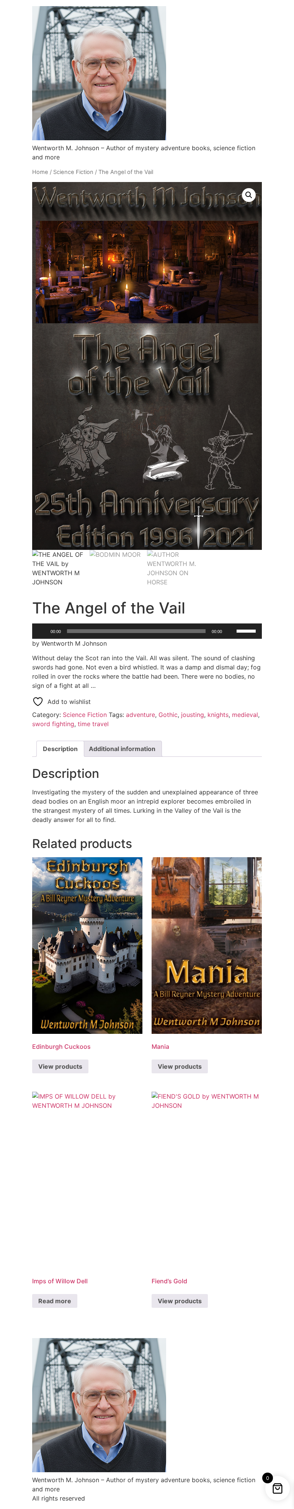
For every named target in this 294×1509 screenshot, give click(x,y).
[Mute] (230, 631)
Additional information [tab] (122, 749)
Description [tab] (60, 749)
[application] (147, 631)
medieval (245, 714)
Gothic (168, 714)
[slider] (247, 630)
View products (60, 1066)
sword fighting (53, 724)
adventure (140, 714)
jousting (192, 714)
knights (218, 714)
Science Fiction (73, 172)
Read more (54, 1301)
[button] (249, 195)
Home (40, 172)
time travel (93, 724)
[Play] (42, 631)
